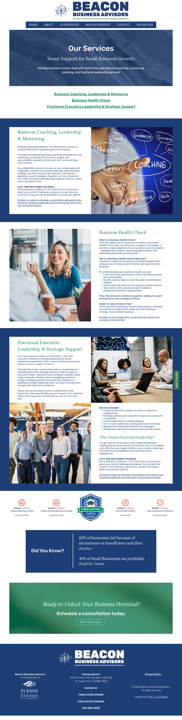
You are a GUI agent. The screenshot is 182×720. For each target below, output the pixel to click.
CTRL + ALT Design (157, 696)
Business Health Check (91, 100)
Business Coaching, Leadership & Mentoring (91, 94)
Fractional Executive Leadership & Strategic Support (91, 107)
